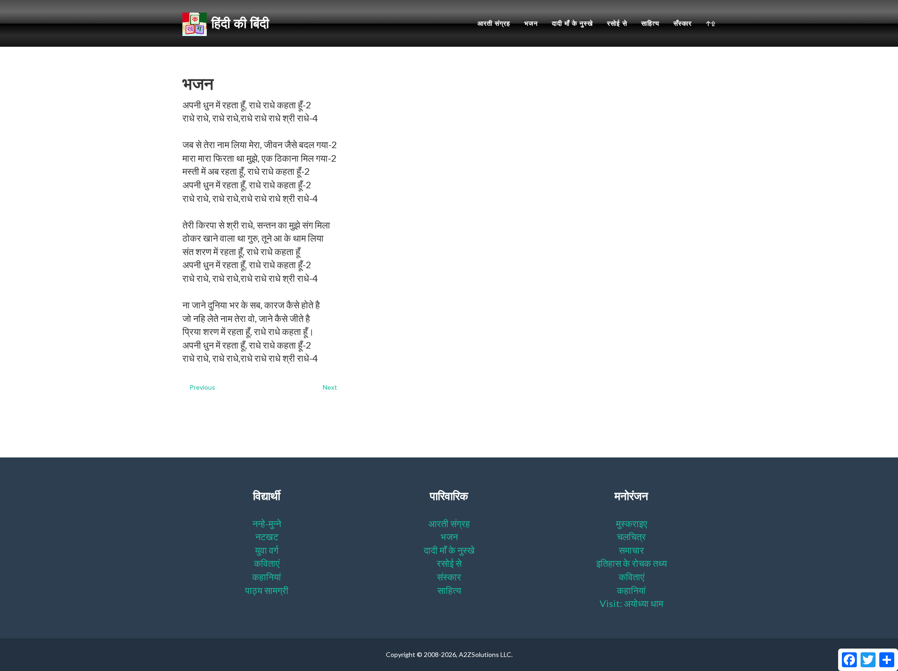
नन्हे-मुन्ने (267, 523)
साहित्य (650, 23)
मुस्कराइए (631, 523)
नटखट (266, 536)
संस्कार (449, 576)
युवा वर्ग (266, 550)
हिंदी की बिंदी (240, 23)
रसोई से (617, 23)
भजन (531, 23)
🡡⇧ (711, 23)
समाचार (631, 550)
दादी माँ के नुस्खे (572, 23)
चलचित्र (631, 536)
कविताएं (267, 563)
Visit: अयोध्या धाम (631, 603)
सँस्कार (683, 23)
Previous (202, 387)
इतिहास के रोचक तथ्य (631, 563)
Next (330, 387)
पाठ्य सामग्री (267, 590)
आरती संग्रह (494, 23)
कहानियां (266, 576)
